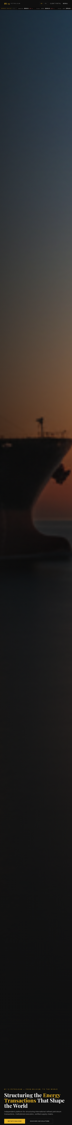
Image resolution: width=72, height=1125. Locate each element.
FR (45, 3)
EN (41, 3)
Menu (65, 3)
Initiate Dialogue (15, 1121)
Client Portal (55, 3)
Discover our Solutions (39, 1121)
